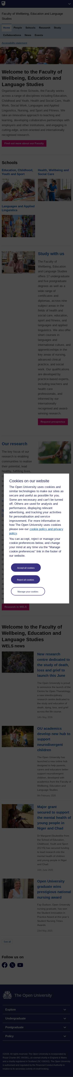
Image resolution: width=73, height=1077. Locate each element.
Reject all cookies (25, 580)
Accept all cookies (26, 568)
